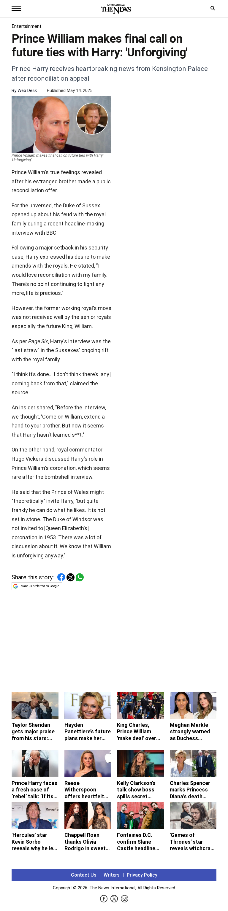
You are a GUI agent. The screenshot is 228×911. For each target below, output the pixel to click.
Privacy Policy (142, 875)
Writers (112, 875)
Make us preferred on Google (40, 586)
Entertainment (27, 26)
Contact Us (83, 875)
